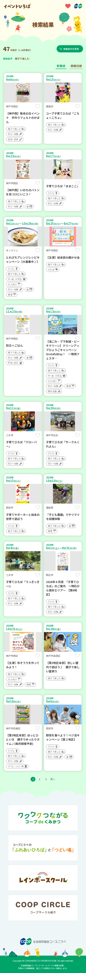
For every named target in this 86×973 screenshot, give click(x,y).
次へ (52, 779)
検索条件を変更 (71, 48)
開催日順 (76, 66)
